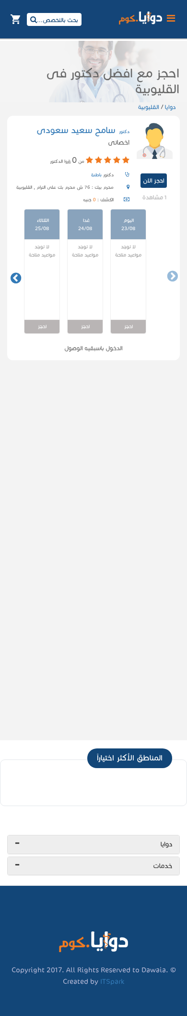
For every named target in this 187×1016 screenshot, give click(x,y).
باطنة (96, 175)
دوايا (169, 106)
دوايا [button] (166, 844)
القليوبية (148, 106)
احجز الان (153, 180)
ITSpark (112, 981)
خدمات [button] (162, 866)
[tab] (93, 844)
